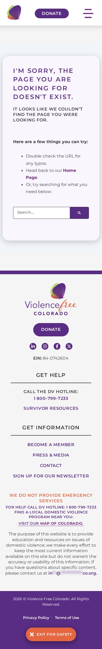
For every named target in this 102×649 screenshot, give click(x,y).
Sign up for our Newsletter (51, 475)
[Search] (79, 213)
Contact (51, 465)
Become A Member (51, 444)
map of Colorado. (61, 523)
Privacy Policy (36, 617)
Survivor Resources (51, 408)
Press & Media (51, 455)
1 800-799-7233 (51, 398)
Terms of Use (67, 617)
